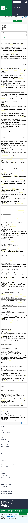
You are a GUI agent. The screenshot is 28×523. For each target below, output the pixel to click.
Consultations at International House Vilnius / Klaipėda (8, 462)
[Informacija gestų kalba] (24, 2)
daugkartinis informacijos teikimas (16, 299)
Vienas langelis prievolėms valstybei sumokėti (7, 471)
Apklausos (2, 458)
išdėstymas (5, 306)
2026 (3, 281)
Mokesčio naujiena (16, 245)
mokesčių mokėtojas (13, 298)
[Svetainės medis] (26, 1)
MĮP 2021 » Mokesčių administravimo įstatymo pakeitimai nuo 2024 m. (13, 48)
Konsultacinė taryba (4, 455)
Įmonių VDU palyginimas (4, 488)
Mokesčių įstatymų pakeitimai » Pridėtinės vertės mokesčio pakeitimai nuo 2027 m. (13, 282)
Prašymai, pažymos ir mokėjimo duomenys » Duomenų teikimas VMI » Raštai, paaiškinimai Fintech (14, 148)
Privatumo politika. (12, 516)
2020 (3, 270)
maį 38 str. (7, 298)
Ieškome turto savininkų (4, 495)
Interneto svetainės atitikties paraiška (6, 493)
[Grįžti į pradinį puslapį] (1, 19)
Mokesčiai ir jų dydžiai (4, 475)
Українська (25, 17)
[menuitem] (17, 3)
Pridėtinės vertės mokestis (13, 255)
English (26, 16)
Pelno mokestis (9, 228)
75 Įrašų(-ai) (2, 423)
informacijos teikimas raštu (3, 299)
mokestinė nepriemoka (10, 306)
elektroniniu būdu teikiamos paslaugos (4, 405)
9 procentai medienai (22, 92)
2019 (6, 255)
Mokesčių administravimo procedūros (6, 441)
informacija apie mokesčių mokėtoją (19, 298)
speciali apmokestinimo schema (11, 405)
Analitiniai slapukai (3, 520)
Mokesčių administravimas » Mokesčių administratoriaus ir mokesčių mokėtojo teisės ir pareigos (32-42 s (13, 300)
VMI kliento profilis (3, 468)
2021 (3, 55)
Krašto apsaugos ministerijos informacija (7, 491)
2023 (3, 187)
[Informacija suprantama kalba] (26, 2)
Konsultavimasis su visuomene (5, 432)
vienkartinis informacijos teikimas (10, 299)
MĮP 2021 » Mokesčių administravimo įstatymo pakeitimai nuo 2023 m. (13, 265)
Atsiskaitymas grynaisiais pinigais (5, 477)
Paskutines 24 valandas (4, 26)
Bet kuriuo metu (3, 24)
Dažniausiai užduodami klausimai (5, 479)
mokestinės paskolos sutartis (23, 306)
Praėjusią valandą (3, 25)
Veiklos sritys (3, 437)
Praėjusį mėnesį (3, 28)
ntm (1, 214)
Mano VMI (6, 504)
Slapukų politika (7, 516)
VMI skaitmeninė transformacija (5, 469)
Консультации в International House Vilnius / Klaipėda (8, 464)
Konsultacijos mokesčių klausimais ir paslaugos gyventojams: (9, 500)
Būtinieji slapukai (3, 517)
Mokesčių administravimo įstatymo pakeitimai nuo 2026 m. (11, 60)
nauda (7, 306)
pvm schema (16, 405)
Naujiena (8, 174)
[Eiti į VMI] (4, 8)
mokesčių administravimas (3, 298)
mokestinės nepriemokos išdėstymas (4, 194)
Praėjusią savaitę (3, 27)
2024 (3, 48)
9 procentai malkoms (18, 92)
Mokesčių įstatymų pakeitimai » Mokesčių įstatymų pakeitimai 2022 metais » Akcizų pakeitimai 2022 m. (12, 114)
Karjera (2, 453)
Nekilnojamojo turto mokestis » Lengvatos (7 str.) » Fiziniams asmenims (13, 340)
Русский (22, 17)
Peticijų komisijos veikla (4, 435)
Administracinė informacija (5, 446)
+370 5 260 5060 (3, 501)
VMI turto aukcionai (4, 486)
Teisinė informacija (3, 434)
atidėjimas (2, 306)
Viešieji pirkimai (3, 451)
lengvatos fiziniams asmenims (7, 214)
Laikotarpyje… (3, 30)
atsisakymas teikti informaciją (22, 299)
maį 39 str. (10, 298)
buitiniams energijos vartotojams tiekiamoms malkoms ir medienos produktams (8, 92)
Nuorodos (2, 496)
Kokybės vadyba (3, 439)
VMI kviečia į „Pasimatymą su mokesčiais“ (7, 484)
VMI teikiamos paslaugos (4, 466)
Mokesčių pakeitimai (22, 255)
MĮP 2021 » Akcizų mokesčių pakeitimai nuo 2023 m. (18, 276)
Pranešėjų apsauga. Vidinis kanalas (6, 444)
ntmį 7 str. (3, 214)
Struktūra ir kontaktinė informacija (6, 430)
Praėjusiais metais (3, 29)
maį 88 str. (19, 306)
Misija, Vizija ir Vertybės (4, 428)
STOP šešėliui (3, 489)
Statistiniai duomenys (4, 448)
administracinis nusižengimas (15, 306)
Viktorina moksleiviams (4, 482)
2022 (3, 102)
